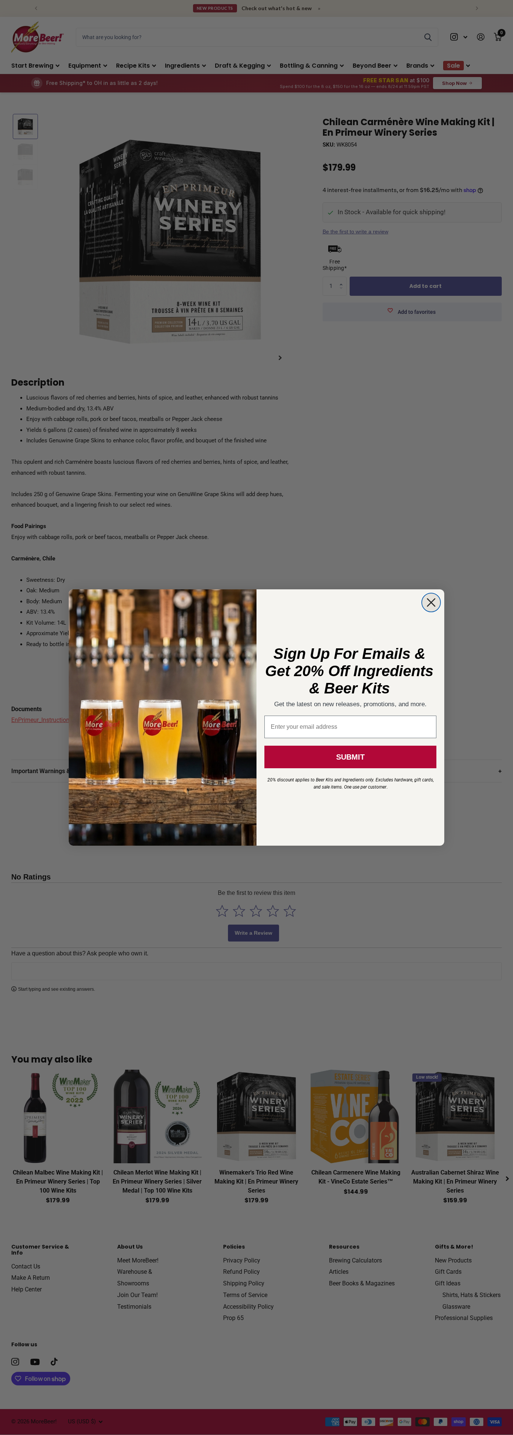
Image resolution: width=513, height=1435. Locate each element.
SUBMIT (350, 757)
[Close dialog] (431, 602)
